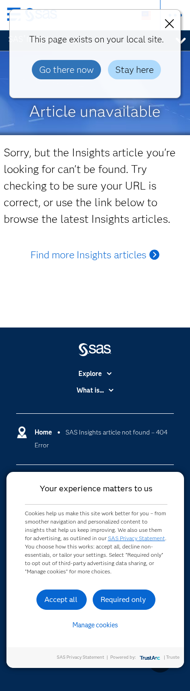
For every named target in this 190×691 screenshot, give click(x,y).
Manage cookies (95, 625)
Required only (123, 599)
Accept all (60, 599)
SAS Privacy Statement (136, 538)
